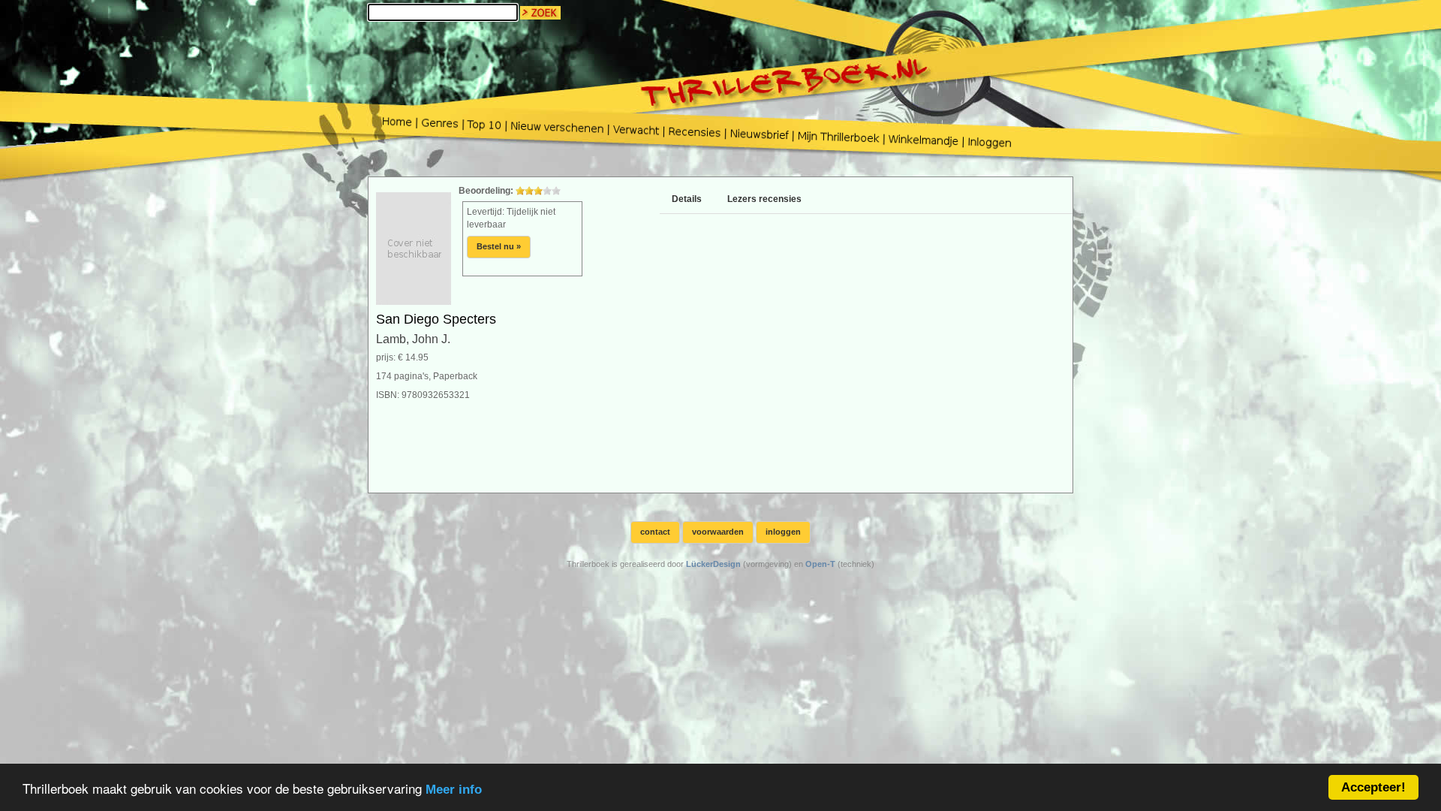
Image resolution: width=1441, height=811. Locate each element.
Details (687, 199)
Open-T (820, 563)
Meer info (454, 789)
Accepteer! (1373, 787)
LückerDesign (713, 563)
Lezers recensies (764, 199)
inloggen (783, 531)
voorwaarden (718, 531)
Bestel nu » (499, 246)
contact (655, 531)
